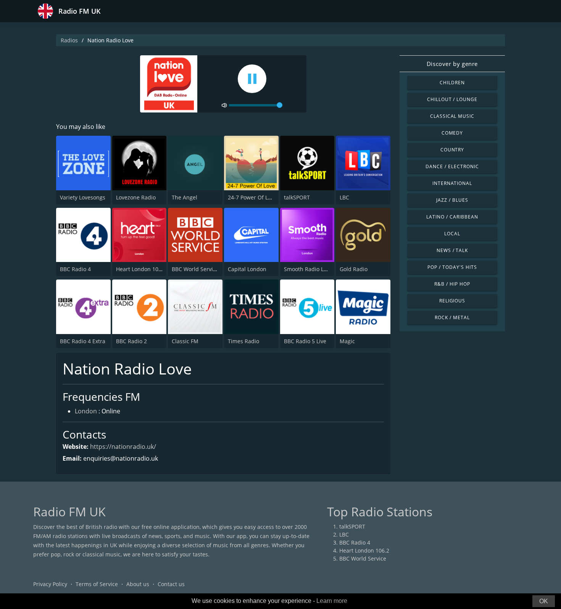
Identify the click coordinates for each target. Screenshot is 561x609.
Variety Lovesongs (82, 197)
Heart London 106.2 (141, 269)
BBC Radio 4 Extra (82, 341)
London (86, 411)
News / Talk (452, 250)
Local (452, 233)
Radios (69, 40)
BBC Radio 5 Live (305, 341)
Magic (347, 341)
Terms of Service (97, 584)
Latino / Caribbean (452, 217)
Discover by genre (452, 63)
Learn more (331, 601)
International (452, 183)
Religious (452, 300)
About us (137, 584)
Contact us (171, 584)
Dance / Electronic (452, 166)
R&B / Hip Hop (452, 284)
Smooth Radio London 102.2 (319, 269)
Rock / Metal (452, 317)
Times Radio (243, 341)
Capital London (247, 269)
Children (452, 82)
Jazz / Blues (452, 200)
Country (452, 149)
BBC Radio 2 (131, 341)
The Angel (184, 197)
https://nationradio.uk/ (123, 446)
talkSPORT (297, 197)
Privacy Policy (50, 584)
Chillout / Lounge (452, 99)
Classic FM (185, 341)
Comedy (452, 133)
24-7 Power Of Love (252, 197)
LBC (344, 197)
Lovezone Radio (136, 197)
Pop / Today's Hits (452, 267)
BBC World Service (195, 269)
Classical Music (452, 116)
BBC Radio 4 (75, 269)
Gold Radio (354, 269)
